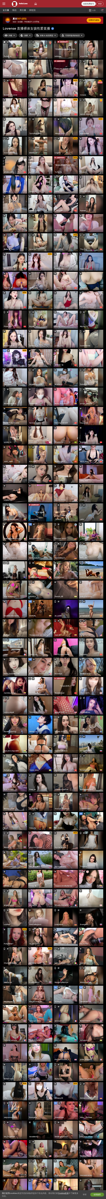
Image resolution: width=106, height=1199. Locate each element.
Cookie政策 (63, 1193)
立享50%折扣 (94, 20)
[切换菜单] (4, 3)
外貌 (10, 35)
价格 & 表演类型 (46, 35)
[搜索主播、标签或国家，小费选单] (102, 10)
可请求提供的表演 (72, 35)
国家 (26, 35)
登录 (100, 4)
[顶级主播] (35, 3)
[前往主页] (20, 3)
